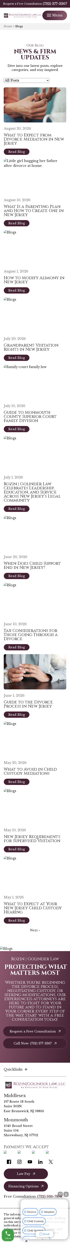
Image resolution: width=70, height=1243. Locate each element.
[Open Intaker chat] (26, 1241)
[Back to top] (60, 9)
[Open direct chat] (60, 1194)
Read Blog (16, 152)
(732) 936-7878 (49, 1196)
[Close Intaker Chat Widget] (66, 1194)
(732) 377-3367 (55, 4)
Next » (35, 930)
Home (8, 26)
